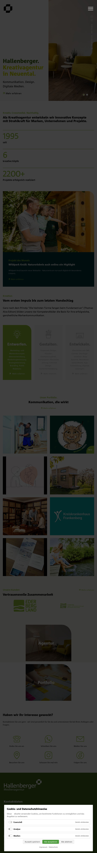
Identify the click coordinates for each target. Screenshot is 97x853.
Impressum (43, 847)
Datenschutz (53, 847)
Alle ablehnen (66, 842)
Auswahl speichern (32, 842)
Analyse (16, 829)
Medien (16, 836)
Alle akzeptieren (50, 842)
